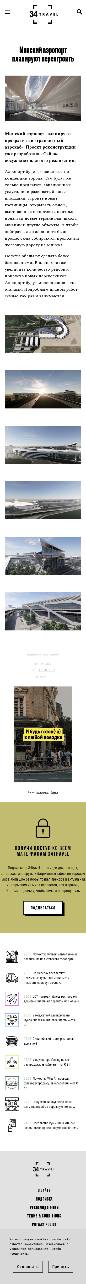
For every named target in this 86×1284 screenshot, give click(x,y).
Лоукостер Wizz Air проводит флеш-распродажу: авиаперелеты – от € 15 (51, 1083)
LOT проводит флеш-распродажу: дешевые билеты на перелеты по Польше (51, 998)
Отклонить (28, 1266)
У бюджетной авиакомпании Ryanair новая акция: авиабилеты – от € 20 (50, 1020)
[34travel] (44, 14)
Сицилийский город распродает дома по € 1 (49, 1040)
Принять (60, 1266)
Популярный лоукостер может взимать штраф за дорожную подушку (49, 1104)
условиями (18, 1249)
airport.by (46, 670)
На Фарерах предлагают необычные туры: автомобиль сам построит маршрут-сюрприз (47, 978)
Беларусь (42, 792)
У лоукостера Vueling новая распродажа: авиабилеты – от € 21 (47, 1061)
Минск (54, 792)
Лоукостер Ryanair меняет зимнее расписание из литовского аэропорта (50, 956)
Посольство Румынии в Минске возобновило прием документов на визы (51, 1125)
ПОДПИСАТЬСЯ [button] (43, 908)
